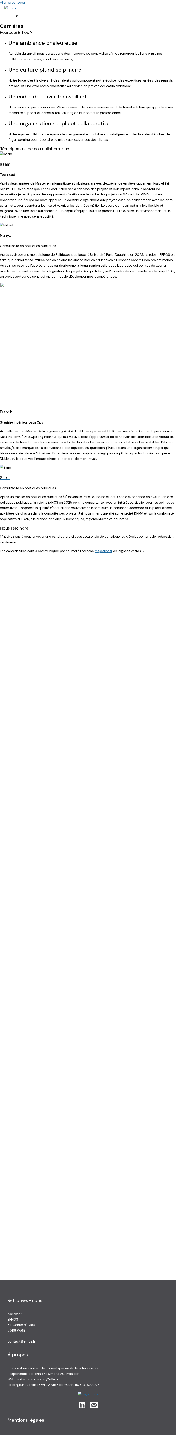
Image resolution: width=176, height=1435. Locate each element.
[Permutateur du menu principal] (14, 16)
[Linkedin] (82, 1408)
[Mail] (94, 1408)
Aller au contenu (12, 2)
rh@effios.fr (103, 551)
